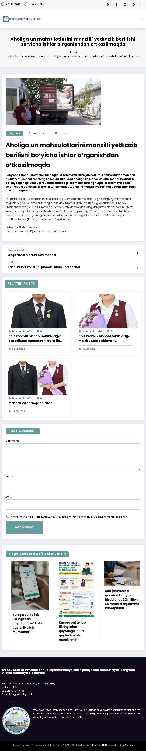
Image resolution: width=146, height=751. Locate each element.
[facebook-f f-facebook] (116, 4)
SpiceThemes (126, 745)
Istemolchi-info (40, 133)
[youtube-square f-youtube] (125, 4)
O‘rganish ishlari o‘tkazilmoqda (32, 255)
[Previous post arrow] (137, 253)
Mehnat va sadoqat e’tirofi (31, 403)
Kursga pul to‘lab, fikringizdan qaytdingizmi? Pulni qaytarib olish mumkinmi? (15, 623)
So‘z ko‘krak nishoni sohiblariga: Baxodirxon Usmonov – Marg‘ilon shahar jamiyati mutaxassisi (35, 338)
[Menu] (142, 19)
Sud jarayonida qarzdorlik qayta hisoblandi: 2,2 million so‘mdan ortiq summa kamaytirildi (110, 599)
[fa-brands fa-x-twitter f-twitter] (142, 4)
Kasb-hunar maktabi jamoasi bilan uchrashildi (44, 267)
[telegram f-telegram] (108, 4)
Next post (13, 262)
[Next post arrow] (137, 267)
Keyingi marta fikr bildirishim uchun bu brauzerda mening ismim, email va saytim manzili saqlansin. (69, 516)
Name (9, 476)
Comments (12, 440)
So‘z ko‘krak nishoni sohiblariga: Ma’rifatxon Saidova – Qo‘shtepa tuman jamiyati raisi (105, 338)
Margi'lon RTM (99, 745)
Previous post (16, 250)
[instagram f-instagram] (133, 4)
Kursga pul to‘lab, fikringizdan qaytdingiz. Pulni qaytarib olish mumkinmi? (60, 631)
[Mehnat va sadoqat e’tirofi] (38, 377)
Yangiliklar (14, 133)
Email (9, 496)
